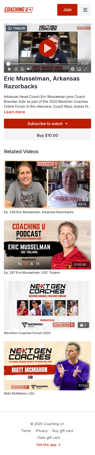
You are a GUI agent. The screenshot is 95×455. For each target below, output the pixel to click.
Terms (26, 431)
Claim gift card (48, 437)
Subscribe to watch (45, 123)
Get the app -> (48, 445)
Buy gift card (63, 431)
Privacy (42, 431)
